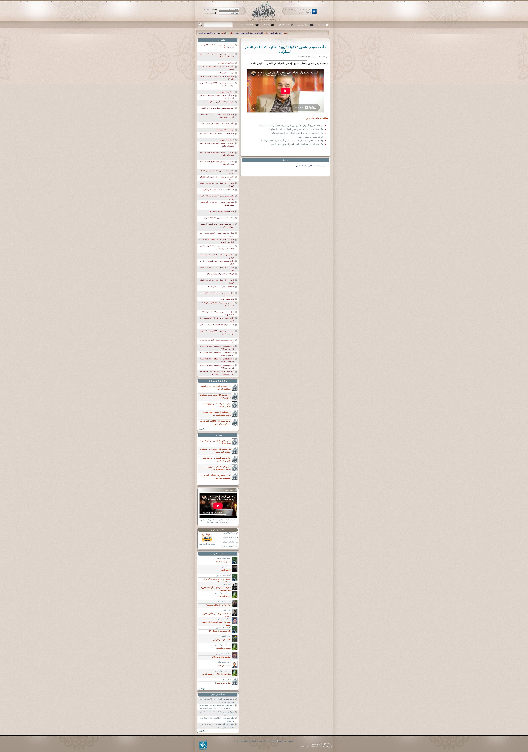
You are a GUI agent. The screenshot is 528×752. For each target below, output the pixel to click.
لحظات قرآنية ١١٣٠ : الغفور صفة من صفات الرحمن (217, 256)
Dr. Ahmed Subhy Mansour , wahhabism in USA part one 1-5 (217, 366)
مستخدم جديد (210, 13)
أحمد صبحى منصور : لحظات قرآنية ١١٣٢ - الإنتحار (217, 108)
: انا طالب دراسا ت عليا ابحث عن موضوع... (217, 719)
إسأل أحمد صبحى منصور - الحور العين (221, 211)
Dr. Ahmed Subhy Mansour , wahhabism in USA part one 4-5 (217, 347)
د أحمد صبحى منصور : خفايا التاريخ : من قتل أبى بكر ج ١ (217, 178)
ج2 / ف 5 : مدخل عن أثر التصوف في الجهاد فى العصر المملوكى (295, 129)
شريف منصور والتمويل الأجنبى (310, 137)
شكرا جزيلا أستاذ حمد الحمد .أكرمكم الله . (314, 33)
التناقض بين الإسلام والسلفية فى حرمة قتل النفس (217, 324)
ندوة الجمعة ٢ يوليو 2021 (225, 73)
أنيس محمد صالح (224, 662)
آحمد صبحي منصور (223, 558)
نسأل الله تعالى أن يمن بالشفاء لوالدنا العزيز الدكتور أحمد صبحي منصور (264, 33)
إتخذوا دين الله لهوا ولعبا (226, 63)
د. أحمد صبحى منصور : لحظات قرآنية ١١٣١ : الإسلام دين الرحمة (217, 125)
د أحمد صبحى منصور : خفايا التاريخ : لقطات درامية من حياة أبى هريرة (217, 84)
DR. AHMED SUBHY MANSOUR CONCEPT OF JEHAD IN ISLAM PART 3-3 (217, 373)
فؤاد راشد (227, 679)
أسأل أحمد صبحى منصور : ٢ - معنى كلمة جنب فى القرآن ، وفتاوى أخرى (217, 115)
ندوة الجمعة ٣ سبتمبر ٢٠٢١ (225, 299)
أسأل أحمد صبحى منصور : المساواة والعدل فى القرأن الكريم (217, 96)
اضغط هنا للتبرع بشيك (206, 544)
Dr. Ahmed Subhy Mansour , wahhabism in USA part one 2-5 (217, 360)
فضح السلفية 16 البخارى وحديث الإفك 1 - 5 (219, 102)
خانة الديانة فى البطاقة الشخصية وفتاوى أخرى (218, 190)
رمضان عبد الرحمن (223, 653)
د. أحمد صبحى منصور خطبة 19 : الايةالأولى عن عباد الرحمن (217, 319)
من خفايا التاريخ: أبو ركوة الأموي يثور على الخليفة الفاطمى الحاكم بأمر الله (291, 125)
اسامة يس (227, 584)
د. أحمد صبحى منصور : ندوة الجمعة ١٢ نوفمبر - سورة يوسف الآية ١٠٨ (217, 46)
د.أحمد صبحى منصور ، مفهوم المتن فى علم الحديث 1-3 (217, 341)
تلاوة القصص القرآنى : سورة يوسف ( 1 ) (220, 274)
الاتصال (266, 24)
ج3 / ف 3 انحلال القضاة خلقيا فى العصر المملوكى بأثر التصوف (296, 144)
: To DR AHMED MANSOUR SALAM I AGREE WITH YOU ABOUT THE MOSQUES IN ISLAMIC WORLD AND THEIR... (217, 707)
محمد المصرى (225, 636)
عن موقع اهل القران (231, 533)
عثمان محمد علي (224, 619)
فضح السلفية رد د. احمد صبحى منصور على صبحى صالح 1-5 (217, 77)
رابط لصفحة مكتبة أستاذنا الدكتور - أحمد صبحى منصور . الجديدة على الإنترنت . (200, 33)
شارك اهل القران (217, 530)
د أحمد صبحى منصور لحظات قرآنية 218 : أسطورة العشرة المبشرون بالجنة (217, 55)
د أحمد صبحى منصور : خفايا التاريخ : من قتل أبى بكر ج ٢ (217, 172)
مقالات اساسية (247, 24)
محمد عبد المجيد (224, 601)
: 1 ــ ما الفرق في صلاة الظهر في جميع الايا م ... (217, 725)
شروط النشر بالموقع (230, 542)
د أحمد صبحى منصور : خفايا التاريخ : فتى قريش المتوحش (217, 68)
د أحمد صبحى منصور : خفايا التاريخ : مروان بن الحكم (217, 262)
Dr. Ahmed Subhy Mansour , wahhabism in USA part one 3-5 (217, 354)
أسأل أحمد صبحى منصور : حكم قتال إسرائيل (219, 218)
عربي (301, 12)
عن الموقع (282, 741)
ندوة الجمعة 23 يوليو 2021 (225, 130)
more (201, 429)
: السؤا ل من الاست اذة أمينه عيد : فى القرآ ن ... (217, 700)
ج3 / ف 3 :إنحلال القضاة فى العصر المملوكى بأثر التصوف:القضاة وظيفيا (292, 140)
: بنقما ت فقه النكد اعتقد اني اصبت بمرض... (217, 713)
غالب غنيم (227, 610)
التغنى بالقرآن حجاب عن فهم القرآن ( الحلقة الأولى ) (217, 184)
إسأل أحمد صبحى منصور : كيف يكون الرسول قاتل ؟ (217, 134)
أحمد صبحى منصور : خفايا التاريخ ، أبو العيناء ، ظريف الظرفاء (217, 203)
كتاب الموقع (284, 24)
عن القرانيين (303, 24)
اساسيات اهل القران (242, 741)
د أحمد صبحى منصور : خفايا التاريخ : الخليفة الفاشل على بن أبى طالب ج (217, 144)
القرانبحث (261, 741)
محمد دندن (226, 567)
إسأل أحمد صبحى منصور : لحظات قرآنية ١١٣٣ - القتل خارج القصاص (217, 240)
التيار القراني (272, 741)
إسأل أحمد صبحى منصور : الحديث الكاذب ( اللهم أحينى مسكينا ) (217, 234)
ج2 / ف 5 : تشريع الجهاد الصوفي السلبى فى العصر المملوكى (297, 133)
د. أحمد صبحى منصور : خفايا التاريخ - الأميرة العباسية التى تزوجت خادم (217, 247)
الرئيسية (321, 24)
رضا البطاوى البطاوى (223, 593)
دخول (213, 9)
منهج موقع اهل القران (230, 537)
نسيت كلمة (206, 9)
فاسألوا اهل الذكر (218, 695)
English (308, 12)
